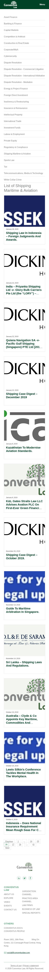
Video (7, 902)
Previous (9, 841)
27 (13, 844)
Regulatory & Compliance (16, 147)
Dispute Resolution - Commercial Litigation (24, 69)
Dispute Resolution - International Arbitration (24, 76)
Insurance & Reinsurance (15, 108)
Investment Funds (12, 128)
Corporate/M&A (11, 50)
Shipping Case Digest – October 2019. (21, 556)
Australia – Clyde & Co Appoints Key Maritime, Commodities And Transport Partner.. (22, 721)
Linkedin (19, 878)
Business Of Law (31, 909)
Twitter (25, 878)
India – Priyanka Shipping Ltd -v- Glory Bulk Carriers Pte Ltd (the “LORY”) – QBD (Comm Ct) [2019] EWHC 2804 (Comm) (24, 293)
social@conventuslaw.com (18, 952)
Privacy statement (31, 965)
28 (20, 844)
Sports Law (9, 160)
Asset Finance (10, 17)
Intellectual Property (13, 115)
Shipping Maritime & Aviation (17, 154)
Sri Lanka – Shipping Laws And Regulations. (24, 664)
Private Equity (10, 141)
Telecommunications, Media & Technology (23, 173)
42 (33, 844)
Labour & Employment (14, 134)
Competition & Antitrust (14, 37)
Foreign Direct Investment (16, 95)
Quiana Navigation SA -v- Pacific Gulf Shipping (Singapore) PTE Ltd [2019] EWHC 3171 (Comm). (24, 345)
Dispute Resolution (13, 63)
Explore (8, 898)
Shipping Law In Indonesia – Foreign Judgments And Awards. (23, 236)
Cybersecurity (10, 56)
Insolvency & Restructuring (16, 102)
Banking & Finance (13, 24)
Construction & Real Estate (16, 43)
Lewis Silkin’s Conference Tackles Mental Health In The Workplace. (23, 773)
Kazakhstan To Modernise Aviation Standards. (23, 449)
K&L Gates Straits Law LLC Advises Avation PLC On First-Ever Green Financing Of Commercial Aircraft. (24, 506)
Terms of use (16, 965)
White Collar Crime (13, 180)
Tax (5, 167)
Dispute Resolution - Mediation (18, 82)
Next (7, 848)
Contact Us (10, 910)
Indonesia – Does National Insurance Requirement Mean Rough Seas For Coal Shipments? (24, 828)
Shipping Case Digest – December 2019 (21, 395)
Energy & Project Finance (16, 89)
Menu (42, 4)
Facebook (30, 878)
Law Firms (27, 905)
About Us (9, 894)
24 (31, 841)
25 (38, 841)
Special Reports (31, 913)
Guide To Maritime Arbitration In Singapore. (22, 610)
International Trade (12, 121)
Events (8, 906)
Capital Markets (11, 30)
